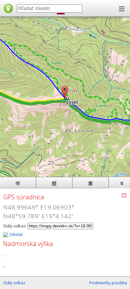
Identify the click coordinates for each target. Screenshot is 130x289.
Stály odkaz (14, 283)
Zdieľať (15, 234)
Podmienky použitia (108, 283)
